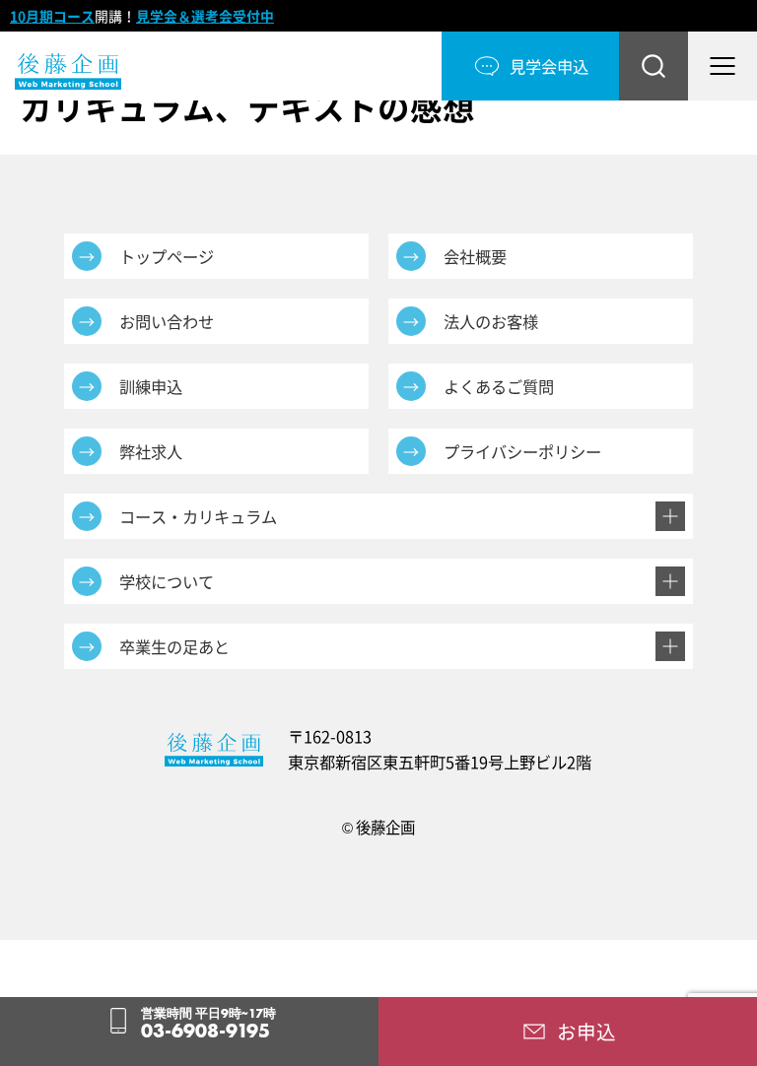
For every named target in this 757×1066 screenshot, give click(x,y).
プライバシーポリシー (522, 451)
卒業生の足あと (174, 646)
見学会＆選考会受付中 (205, 16)
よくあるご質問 (499, 386)
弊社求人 (150, 451)
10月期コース (52, 16)
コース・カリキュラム (198, 516)
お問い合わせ (166, 321)
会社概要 (475, 256)
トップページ (166, 256)
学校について (166, 581)
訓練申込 (150, 386)
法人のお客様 (491, 321)
